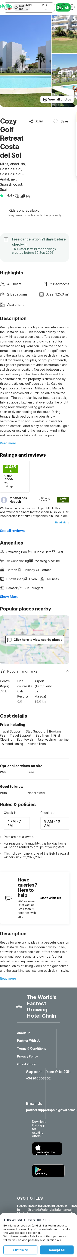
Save (64, 121)
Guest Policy (26, 1064)
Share (39, 121)
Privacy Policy (27, 1056)
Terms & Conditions (31, 1048)
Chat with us (50, 898)
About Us (23, 1033)
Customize (20, 1250)
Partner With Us (28, 1040)
